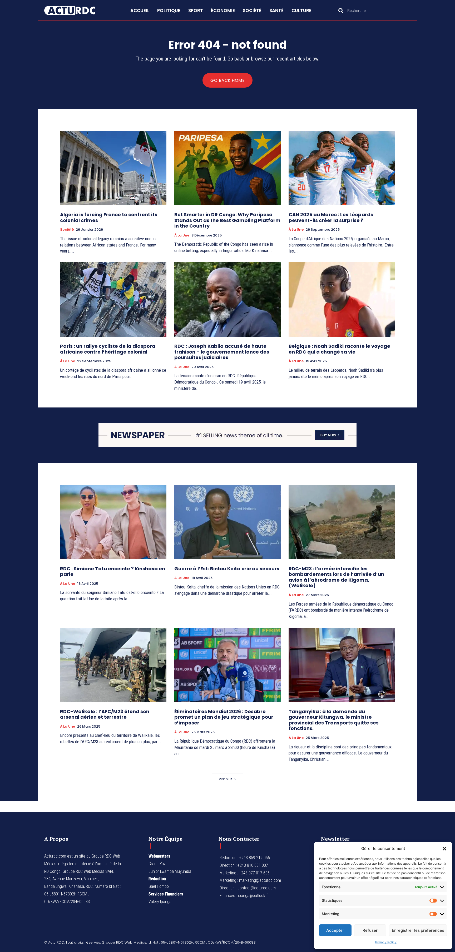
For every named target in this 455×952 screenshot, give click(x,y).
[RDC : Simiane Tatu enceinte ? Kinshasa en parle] (113, 522)
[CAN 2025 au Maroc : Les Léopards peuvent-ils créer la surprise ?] (342, 168)
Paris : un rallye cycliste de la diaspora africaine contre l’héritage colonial (107, 349)
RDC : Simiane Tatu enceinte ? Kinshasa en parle (112, 571)
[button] (444, 848)
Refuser (370, 930)
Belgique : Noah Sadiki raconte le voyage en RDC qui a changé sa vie (339, 349)
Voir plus (226, 779)
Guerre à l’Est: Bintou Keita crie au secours (226, 568)
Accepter (335, 930)
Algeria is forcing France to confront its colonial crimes (108, 217)
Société (67, 230)
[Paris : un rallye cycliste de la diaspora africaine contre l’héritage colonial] (113, 299)
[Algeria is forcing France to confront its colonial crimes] (113, 168)
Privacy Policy (386, 942)
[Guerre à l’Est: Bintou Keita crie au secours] (227, 522)
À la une (181, 235)
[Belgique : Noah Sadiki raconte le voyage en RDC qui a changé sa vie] (342, 299)
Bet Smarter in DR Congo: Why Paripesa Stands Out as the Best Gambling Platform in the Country (227, 220)
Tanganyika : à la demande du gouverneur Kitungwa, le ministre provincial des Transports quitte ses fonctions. (334, 720)
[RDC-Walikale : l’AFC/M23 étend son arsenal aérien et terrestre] (113, 665)
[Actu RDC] (75, 10)
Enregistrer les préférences (418, 930)
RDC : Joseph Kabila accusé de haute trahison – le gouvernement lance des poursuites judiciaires (221, 352)
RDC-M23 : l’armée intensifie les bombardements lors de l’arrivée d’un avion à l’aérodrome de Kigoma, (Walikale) (336, 577)
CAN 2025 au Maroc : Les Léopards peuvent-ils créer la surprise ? (331, 217)
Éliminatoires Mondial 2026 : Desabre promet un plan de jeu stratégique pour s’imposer (223, 717)
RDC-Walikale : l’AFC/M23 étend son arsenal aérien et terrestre (104, 714)
